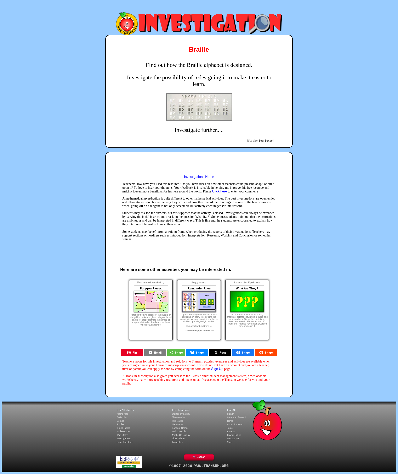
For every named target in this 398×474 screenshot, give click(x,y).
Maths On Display (181, 435)
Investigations (124, 438)
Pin (134, 352)
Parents (231, 431)
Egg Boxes (265, 140)
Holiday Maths (179, 431)
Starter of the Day (181, 414)
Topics (230, 428)
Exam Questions (125, 442)
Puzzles (120, 424)
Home (230, 421)
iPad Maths (122, 435)
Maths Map (122, 414)
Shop (229, 442)
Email (158, 352)
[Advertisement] (199, 7)
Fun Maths (177, 421)
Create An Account (236, 417)
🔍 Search (199, 457)
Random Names (180, 428)
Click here (219, 191)
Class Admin (178, 438)
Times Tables (123, 428)
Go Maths (122, 417)
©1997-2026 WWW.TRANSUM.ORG (199, 466)
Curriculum (177, 442)
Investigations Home (199, 177)
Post (223, 352)
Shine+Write (178, 417)
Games (120, 421)
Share (179, 352)
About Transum (235, 424)
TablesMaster (123, 431)
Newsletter (177, 424)
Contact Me (233, 438)
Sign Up (217, 369)
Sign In (230, 414)
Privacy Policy (234, 435)
